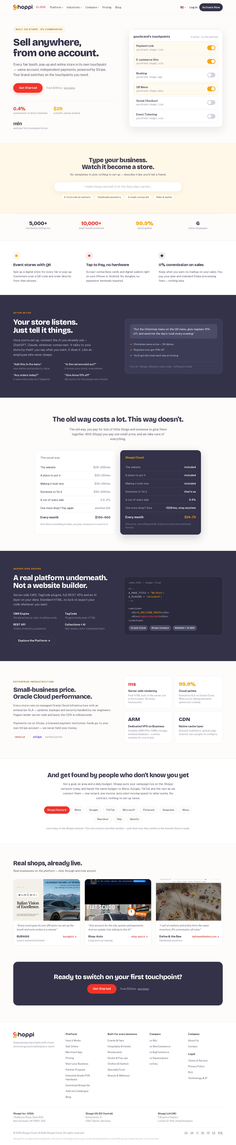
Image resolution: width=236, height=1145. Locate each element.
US (186, 1133)
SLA (190, 1072)
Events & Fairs (116, 1040)
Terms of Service (198, 1060)
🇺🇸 (182, 7)
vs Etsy (154, 1063)
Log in (193, 7)
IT (197, 1133)
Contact (192, 1046)
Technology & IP (197, 1078)
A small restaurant (138, 197)
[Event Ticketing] (211, 116)
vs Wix (153, 1040)
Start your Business (77, 1063)
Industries (73, 7)
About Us (193, 1040)
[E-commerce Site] (211, 61)
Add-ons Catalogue (77, 1091)
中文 (220, 1133)
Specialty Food (116, 1069)
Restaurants (115, 1052)
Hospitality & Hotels (119, 1046)
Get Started (28, 88)
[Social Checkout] (211, 102)
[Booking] (211, 75)
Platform (55, 7)
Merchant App (74, 1052)
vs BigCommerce (159, 1052)
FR (208, 1133)
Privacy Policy (196, 1066)
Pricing (107, 7)
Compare (91, 7)
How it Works (73, 1040)
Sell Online (72, 1046)
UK (192, 1133)
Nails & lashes (164, 197)
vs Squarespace (159, 1058)
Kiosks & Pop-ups (118, 1058)
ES (213, 1133)
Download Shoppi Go (78, 1085)
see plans (69, 87)
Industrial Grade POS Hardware (78, 1077)
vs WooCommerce (160, 1046)
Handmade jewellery (109, 197)
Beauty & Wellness (119, 1075)
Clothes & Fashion (118, 1063)
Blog (118, 7)
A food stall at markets (77, 197)
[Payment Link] (211, 47)
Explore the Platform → (34, 640)
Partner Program (75, 1069)
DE (202, 1133)
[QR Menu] (211, 88)
